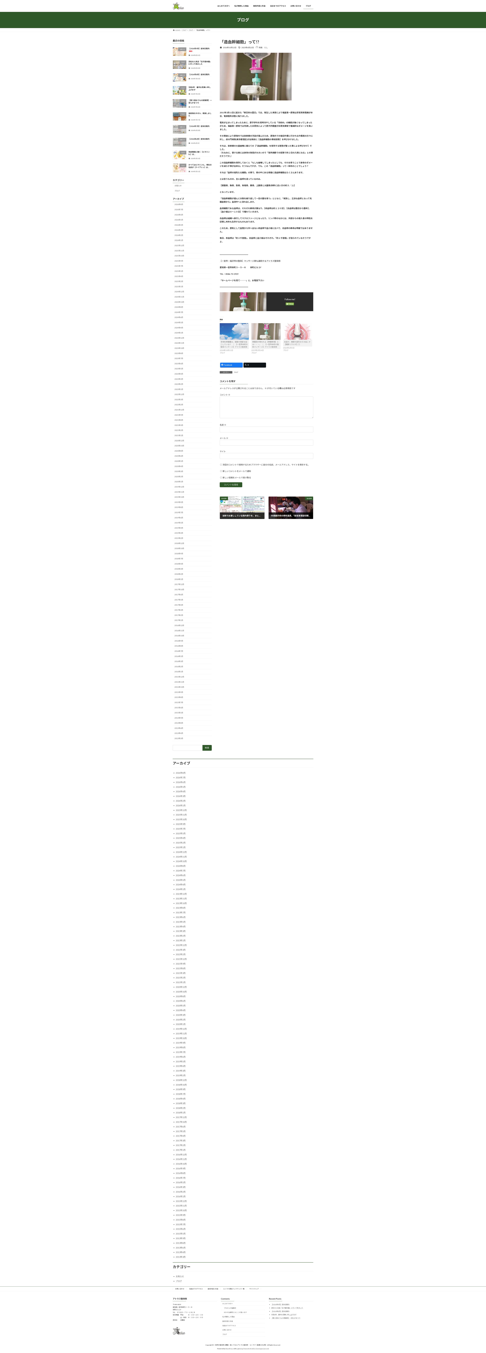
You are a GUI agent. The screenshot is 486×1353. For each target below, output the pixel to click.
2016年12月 (179, 625)
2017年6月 (179, 594)
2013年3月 (179, 738)
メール (224, 438)
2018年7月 (179, 559)
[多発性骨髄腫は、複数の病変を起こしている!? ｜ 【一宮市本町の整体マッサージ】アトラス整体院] (234, 331)
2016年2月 (179, 666)
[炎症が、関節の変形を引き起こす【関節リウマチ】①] (297, 331)
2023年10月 (179, 348)
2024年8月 (179, 307)
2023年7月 (179, 358)
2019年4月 (179, 528)
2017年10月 (179, 589)
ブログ (236, 372)
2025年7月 (179, 266)
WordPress (229, 1349)
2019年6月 (179, 517)
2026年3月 (179, 230)
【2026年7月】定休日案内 (198, 126)
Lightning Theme (242, 1349)
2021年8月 (179, 420)
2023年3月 (179, 379)
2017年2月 (179, 615)
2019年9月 (179, 502)
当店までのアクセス (196, 1289)
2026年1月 (179, 240)
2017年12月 (179, 584)
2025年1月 (179, 286)
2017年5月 (179, 600)
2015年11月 (179, 682)
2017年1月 (179, 620)
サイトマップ (254, 1289)
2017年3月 (179, 610)
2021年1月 (179, 435)
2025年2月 (179, 281)
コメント (225, 395)
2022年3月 (179, 399)
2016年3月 (179, 661)
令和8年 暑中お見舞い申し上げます (283, 1315)
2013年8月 (179, 723)
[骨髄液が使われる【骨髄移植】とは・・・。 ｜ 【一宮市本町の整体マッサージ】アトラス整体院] (266, 331)
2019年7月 (179, 512)
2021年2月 (179, 430)
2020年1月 (179, 482)
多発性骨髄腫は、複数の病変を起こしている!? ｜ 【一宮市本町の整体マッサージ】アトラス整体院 (234, 344)
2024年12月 (179, 292)
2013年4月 (179, 733)
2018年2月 (179, 574)
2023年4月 (179, 374)
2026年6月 (179, 215)
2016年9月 (179, 641)
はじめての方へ (227, 1304)
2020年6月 (179, 456)
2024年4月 (179, 327)
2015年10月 (179, 687)
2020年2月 (179, 476)
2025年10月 (179, 256)
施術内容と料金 (213, 1289)
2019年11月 (179, 492)
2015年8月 (179, 697)
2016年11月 (179, 630)
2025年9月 (179, 261)
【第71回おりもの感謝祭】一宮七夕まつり (285, 1318)
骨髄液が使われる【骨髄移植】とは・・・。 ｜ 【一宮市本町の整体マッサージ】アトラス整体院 (265, 344)
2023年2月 (179, 384)
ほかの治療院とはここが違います (235, 1312)
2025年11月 (179, 250)
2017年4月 (179, 605)
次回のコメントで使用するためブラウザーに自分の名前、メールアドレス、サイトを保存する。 (266, 464)
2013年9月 (179, 718)
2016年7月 (179, 651)
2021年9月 (179, 415)
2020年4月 (179, 466)
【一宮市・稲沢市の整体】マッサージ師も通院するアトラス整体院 (250, 261)
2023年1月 (179, 389)
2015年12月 (179, 677)
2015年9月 (179, 692)
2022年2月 (179, 404)
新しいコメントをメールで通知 (237, 471)
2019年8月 (179, 507)
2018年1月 (179, 579)
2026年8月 (179, 204)
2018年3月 (179, 569)
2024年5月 (179, 322)
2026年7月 (179, 209)
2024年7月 (179, 312)
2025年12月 (179, 245)
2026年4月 (179, 225)
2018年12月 (179, 543)
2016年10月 (179, 636)
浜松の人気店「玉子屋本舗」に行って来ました (287, 1308)
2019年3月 (179, 533)
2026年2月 (179, 235)
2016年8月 (179, 646)
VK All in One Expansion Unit (259, 1349)
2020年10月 (179, 446)
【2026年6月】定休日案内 (198, 139)
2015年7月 (179, 702)
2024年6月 (179, 317)
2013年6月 (179, 728)
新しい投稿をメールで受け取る (237, 477)
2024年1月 (179, 333)
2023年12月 (179, 338)
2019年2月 (179, 538)
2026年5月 (179, 220)
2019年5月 (179, 523)
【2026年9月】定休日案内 (280, 1305)
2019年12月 (179, 487)
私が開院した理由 (228, 1317)
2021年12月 (179, 410)
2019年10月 (179, 497)
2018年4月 (179, 564)
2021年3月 (179, 425)
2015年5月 (179, 713)
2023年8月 (179, 353)
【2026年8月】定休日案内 (198, 74)
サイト (223, 451)
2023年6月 (179, 363)
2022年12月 (179, 394)
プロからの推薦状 (230, 1308)
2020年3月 (179, 471)
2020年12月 (179, 440)
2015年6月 (179, 707)
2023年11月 (179, 343)
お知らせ (178, 186)
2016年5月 (179, 656)
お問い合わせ (179, 1289)
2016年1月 (179, 671)
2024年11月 (179, 297)
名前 (223, 425)
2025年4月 (179, 276)
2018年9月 (179, 553)
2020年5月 (179, 461)
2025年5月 (179, 271)
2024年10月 (179, 302)
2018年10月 (179, 548)
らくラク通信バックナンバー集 (234, 1289)
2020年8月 (179, 451)
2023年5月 (179, 369)
